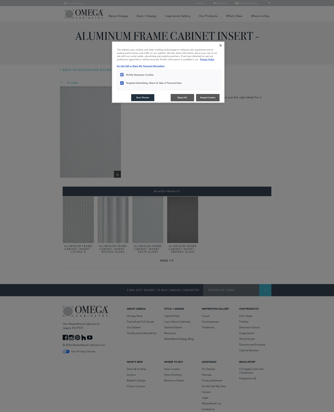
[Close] (220, 45)
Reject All (182, 97)
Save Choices (142, 97)
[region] (168, 72)
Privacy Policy (207, 59)
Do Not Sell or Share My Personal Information (141, 66)
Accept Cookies (208, 97)
